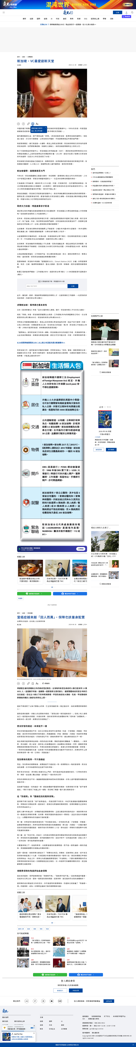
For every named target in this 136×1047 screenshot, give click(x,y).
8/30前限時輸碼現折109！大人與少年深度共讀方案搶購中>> (41, 342)
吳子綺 (19, 624)
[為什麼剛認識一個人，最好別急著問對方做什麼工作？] (23, 952)
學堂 (104, 18)
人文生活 (97, 437)
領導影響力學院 (93, 1019)
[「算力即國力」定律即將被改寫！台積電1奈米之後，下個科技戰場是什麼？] (23, 941)
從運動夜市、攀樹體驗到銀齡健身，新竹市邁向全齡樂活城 (40, 963)
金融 (45, 18)
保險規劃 (30, 613)
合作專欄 (64, 1029)
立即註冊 (109, 1001)
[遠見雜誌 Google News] (60, 1001)
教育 (71, 18)
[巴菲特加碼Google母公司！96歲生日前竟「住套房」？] (59, 941)
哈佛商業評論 (96, 1016)
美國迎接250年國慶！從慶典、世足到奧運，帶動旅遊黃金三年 (105, 442)
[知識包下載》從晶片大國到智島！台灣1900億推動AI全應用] (7, 1037)
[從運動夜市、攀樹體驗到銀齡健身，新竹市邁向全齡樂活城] (23, 962)
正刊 (101, 407)
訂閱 (117, 12)
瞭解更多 (128, 5)
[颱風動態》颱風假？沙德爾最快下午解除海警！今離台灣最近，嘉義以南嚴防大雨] (59, 952)
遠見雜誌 (85, 1016)
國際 (38, 18)
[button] (84, 568)
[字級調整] (37, 124)
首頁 (18, 57)
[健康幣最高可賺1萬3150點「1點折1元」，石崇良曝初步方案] (59, 962)
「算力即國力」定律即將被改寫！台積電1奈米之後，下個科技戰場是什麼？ (41, 941)
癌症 (28, 929)
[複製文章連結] (28, 124)
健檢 (34, 929)
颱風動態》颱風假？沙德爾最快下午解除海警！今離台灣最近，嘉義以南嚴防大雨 (76, 952)
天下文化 (107, 1016)
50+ (83, 1019)
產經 (64, 18)
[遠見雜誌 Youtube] (52, 1001)
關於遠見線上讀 (19, 1021)
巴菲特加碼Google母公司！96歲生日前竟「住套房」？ (77, 941)
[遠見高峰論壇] (10, 4)
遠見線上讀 (95, 18)
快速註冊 (76, 990)
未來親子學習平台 (119, 1016)
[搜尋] (132, 12)
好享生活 (52, 1029)
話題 (31, 18)
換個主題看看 (106, 372)
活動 (111, 18)
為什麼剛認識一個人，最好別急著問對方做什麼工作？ (40, 952)
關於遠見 (5, 1021)
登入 (32, 131)
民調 (78, 18)
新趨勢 (20, 598)
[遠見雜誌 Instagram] (43, 1001)
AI (51, 18)
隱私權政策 (95, 1033)
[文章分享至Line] (18, 124)
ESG (85, 18)
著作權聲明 (86, 1033)
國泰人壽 (21, 929)
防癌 (47, 929)
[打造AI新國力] (105, 419)
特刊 (109, 407)
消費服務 (30, 57)
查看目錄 (99, 449)
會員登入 (60, 990)
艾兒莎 (19, 65)
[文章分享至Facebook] (23, 124)
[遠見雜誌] (68, 12)
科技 (57, 18)
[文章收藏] (33, 124)
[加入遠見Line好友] (27, 1001)
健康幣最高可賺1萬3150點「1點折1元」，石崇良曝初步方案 (77, 963)
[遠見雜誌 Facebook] (35, 1001)
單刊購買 (111, 449)
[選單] (3, 12)
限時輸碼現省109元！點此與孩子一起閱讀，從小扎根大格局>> (73, 24)
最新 (24, 18)
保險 (41, 929)
